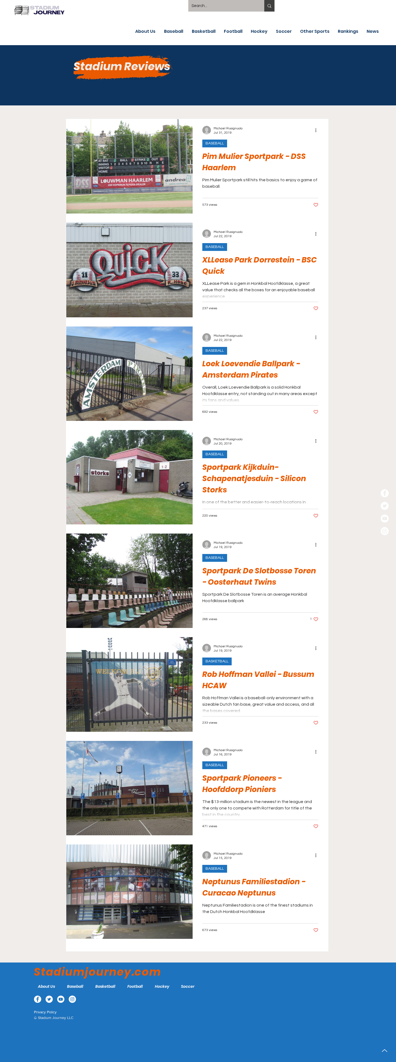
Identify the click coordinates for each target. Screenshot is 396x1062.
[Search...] (269, 6)
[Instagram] (385, 531)
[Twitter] (385, 506)
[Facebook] (385, 493)
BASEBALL (215, 143)
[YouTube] (385, 518)
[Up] (384, 1051)
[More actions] (317, 130)
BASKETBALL (217, 661)
